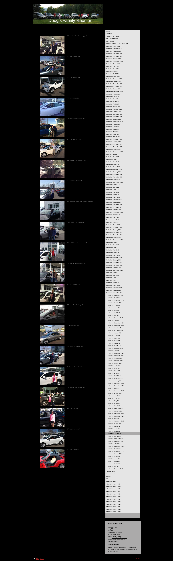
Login (137, 558)
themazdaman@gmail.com (119, 538)
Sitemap (42, 559)
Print (37, 559)
